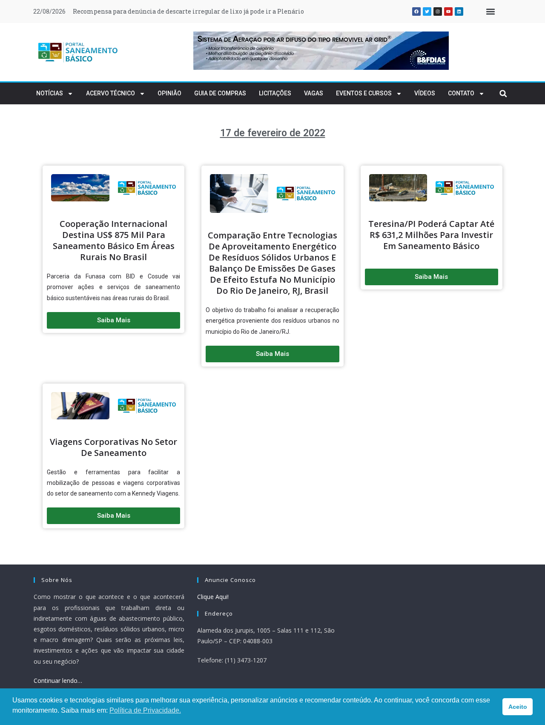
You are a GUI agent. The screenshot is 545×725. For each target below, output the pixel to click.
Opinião (169, 93)
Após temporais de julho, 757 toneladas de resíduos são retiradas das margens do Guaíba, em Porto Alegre (230, 11)
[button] (490, 12)
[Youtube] (448, 11)
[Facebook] (416, 11)
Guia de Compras (220, 93)
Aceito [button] (517, 706)
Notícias (49, 93)
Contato (461, 93)
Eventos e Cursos (364, 93)
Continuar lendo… (58, 680)
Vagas (313, 93)
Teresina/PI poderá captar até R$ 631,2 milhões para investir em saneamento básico (431, 235)
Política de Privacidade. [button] (145, 710)
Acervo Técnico (110, 93)
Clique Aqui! (213, 597)
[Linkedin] (459, 11)
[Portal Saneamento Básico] (78, 52)
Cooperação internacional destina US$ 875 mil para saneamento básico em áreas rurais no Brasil (114, 240)
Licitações (275, 93)
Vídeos (424, 93)
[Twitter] (427, 11)
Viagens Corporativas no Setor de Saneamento (113, 447)
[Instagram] (437, 11)
